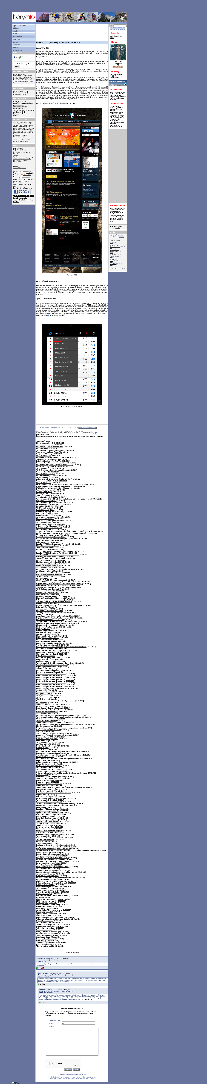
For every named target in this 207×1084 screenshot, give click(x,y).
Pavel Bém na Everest (44, 930)
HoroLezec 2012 (42, 749)
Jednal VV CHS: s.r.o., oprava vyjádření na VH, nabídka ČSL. (58, 582)
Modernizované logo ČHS (45, 443)
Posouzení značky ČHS (45, 510)
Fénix (27, 81)
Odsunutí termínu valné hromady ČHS (50, 537)
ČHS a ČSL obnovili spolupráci (47, 546)
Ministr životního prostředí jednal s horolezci (53, 849)
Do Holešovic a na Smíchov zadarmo (50, 859)
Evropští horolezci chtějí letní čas (48, 573)
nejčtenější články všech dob (21, 140)
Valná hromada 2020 (43, 522)
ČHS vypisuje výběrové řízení (47, 649)
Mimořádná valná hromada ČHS (48, 879)
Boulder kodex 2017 (43, 603)
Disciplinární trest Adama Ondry (48, 905)
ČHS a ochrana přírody (44, 829)
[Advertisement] (70, 5)
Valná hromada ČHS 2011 (45, 800)
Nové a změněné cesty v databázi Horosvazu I (53, 688)
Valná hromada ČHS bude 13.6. (47, 530)
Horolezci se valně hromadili (47, 876)
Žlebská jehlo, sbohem (44, 726)
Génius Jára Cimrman (44, 906)
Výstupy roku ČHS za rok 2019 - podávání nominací (55, 551)
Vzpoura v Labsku (43, 843)
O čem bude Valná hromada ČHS (48, 526)
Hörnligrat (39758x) (116, 126)
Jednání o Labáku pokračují (46, 823)
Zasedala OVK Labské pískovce (48, 809)
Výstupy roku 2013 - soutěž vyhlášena (50, 733)
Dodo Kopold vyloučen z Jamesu (48, 708)
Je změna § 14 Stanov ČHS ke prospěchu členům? (55, 804)
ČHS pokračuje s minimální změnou (49, 447)
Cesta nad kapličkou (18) (117, 208)
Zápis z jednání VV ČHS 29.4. (47, 564)
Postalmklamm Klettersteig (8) (114, 214)
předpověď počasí (19, 101)
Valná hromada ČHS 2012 (45, 767)
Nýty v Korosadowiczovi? (45, 656)
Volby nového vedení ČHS (46, 501)
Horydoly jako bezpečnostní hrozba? (50, 557)
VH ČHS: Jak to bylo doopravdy (48, 589)
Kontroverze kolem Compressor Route (50, 777)
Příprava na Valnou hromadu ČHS (48, 933)
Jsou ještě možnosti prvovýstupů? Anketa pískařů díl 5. (57, 621)
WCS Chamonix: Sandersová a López (20, 136)
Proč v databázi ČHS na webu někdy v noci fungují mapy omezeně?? (62, 533)
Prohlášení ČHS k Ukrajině (46, 493)
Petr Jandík (45, 432)
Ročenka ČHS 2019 (43, 542)
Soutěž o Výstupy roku (44, 825)
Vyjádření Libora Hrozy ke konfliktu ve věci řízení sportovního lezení (61, 773)
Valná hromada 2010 (43, 836)
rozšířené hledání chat (117, 29)
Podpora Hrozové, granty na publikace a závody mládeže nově (59, 728)
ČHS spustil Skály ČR (44, 694)
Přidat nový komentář (72, 952)
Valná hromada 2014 (43, 713)
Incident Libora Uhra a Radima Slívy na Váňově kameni (56, 872)
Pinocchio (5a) (114, 77)
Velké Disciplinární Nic (44, 865)
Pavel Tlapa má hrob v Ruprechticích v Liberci (20, 74)
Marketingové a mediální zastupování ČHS (52, 858)
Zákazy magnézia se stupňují (47, 863)
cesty (15, 31)
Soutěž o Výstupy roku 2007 (46, 903)
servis (15, 48)
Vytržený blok (17, 83)
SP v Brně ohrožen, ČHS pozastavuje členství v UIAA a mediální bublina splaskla (66, 850)
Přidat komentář (86, 432)
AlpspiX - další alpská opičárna (47, 822)
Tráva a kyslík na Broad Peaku (47, 452)
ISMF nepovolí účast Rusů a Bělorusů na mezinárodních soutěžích (61, 484)
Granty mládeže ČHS (44, 944)
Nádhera (21, 81)
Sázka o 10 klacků (43, 634)
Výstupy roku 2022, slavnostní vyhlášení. (51, 463)
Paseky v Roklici (42, 748)
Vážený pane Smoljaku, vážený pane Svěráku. (53, 919)
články (16, 28)
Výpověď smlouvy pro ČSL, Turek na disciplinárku (55, 587)
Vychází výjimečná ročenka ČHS (48, 645)
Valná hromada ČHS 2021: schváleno (49, 502)
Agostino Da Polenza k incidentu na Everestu (53, 735)
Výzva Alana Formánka (44, 921)
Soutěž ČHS (40, 614)
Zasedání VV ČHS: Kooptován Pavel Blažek (52, 553)
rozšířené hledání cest (117, 28)
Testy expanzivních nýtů (45, 540)
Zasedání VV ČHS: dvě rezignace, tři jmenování (53, 544)
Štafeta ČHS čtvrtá (43, 495)
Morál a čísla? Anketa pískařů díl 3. (49, 627)
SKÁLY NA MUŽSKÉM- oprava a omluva (51, 580)
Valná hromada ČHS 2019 (45, 567)
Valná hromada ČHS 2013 (45, 742)
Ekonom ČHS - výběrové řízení (47, 593)
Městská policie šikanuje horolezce (49, 766)
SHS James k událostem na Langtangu (50, 450)
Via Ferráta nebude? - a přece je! (48, 704)
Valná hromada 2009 (43, 868)
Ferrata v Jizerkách (43, 841)
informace (17, 36)
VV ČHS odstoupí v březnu (46, 719)
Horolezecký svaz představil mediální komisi (52, 861)
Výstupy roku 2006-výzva (45, 939)
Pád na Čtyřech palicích (25, 129)
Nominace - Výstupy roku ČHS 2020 (49, 511)
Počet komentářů (72, 432)
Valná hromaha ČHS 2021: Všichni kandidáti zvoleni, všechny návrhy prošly (64, 499)
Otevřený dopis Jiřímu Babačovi (48, 892)
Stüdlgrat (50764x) (115, 113)
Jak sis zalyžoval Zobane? (46, 721)
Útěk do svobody (42, 513)
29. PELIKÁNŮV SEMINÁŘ (46, 576)
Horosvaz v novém (43, 782)
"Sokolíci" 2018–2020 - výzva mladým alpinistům (54, 602)
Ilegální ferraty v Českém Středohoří (49, 504)
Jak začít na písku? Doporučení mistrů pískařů (53, 616)
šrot (31, 81)
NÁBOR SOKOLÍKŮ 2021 (45, 506)
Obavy (38, 897)
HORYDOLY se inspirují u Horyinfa (49, 831)
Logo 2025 (113, 264)
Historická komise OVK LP (46, 737)
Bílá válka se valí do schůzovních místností (52, 896)
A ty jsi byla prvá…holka (45, 832)
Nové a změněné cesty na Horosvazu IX (51, 674)
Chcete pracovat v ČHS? (45, 659)
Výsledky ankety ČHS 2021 (46, 497)
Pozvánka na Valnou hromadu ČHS (49, 528)
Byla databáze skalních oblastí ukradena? (51, 883)
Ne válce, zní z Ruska (44, 492)
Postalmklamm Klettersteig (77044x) (116, 107)
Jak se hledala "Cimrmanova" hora (49, 910)
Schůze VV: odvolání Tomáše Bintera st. (51, 558)
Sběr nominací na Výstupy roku (48, 459)
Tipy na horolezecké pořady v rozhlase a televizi (23, 111)
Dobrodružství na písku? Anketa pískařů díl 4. (53, 623)
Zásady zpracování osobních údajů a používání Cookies (23, 200)
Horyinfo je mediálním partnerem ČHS (50, 834)
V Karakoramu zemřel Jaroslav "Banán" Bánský (22, 124)
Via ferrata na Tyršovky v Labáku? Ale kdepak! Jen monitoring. (59, 787)
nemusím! (118, 92)
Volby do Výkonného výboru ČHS (48, 778)
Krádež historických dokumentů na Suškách (52, 762)
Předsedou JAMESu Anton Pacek (48, 566)
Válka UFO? (41, 731)
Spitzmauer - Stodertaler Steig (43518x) (117, 115)
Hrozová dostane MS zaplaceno (48, 854)
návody (16, 42)
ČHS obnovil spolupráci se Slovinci (49, 620)
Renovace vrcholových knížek (47, 739)
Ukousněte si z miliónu (44, 764)
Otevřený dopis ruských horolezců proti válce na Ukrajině (57, 486)
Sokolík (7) (113, 218)
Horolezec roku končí (44, 632)
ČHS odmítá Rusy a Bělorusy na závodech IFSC (54, 465)
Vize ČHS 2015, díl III (44, 695)
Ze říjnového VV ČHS (44, 477)
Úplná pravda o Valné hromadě (47, 638)
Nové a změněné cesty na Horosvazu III (50, 685)
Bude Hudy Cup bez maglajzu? (47, 818)
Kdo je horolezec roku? (45, 672)
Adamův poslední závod (45, 445)
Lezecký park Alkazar (44, 760)
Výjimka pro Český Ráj (44, 894)
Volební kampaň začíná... (45, 928)
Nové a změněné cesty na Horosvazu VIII (51, 676)
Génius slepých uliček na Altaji (47, 926)
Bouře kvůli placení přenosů (46, 630)
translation (17, 50)
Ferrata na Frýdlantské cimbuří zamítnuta (51, 665)
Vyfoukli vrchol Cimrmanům (46, 914)
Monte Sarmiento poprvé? (46, 816)
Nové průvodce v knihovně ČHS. (48, 746)
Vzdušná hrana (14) (117, 209)
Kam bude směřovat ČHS (45, 852)
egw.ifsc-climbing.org (85, 999)
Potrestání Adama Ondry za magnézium (51, 917)
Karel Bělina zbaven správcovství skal (50, 521)
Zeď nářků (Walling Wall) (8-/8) (116, 75)
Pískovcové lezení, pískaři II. (47, 636)
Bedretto (24, 93)
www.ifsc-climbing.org (58, 79)
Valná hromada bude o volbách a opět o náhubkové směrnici (58, 717)
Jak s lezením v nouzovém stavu (48, 517)
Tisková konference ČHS (45, 840)
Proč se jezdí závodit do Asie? (47, 466)
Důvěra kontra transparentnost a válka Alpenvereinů (55, 701)
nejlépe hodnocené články (20, 141)
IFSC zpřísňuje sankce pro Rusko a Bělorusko (53, 488)
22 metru (118, 93)
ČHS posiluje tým (42, 703)
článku (121, 237)
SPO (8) (119, 212)
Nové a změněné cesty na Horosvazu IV (51, 683)
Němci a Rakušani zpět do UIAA (48, 730)
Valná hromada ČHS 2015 (45, 692)
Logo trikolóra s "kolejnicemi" (114, 250)
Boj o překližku (42, 607)
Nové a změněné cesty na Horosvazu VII (51, 677)
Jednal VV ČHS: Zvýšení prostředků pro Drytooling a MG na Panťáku (61, 724)
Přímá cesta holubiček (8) (117, 216)
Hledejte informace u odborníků (48, 932)
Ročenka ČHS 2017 (43, 594)
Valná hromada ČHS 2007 (45, 923)
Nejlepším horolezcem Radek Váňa (49, 886)
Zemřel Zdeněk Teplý (19, 128)
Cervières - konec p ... (19, 91)
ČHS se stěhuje (42, 448)
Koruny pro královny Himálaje (47, 789)
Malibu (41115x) (114, 121)
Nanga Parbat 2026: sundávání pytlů (23, 126)
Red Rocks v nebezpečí (45, 791)
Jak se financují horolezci (45, 874)
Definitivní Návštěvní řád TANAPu (48, 461)
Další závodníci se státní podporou (49, 575)
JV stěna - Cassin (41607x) (118, 118)
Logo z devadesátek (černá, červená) (116, 246)
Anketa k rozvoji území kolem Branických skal (53, 479)
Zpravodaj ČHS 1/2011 (44, 807)
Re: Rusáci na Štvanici (26, 78)
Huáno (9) (113, 212)
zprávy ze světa (19, 26)
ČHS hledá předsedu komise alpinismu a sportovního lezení (58, 751)
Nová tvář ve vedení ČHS (45, 885)
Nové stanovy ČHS (43, 908)
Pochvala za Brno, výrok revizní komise (51, 845)
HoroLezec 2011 (42, 775)
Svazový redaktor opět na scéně (48, 771)
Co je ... (16, 114)
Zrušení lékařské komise (45, 548)
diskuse (16, 45)
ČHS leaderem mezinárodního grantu (50, 670)
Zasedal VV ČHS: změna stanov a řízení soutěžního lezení (57, 555)
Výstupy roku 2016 (43, 629)
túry (15, 34)
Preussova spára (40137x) (114, 124)
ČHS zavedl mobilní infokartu (47, 475)
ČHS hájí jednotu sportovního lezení (49, 611)
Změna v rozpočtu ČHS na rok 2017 (49, 643)
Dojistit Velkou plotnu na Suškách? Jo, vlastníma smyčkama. (59, 584)
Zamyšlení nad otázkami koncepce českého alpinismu (56, 715)
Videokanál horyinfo (20, 107)
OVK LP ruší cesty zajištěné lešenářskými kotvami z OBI (57, 539)
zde (46, 315)
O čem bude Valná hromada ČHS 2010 (50, 838)
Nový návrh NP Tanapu (44, 454)
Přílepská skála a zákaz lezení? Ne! (49, 784)
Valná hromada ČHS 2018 (45, 591)
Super (111, 92)
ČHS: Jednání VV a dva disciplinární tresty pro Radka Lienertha (59, 758)
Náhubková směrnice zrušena (47, 712)
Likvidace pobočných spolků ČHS (48, 562)
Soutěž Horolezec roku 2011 (46, 786)
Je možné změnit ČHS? (45, 609)
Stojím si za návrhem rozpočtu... (48, 924)
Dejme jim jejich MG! (44, 912)
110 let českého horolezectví (46, 901)
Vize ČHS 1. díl (41, 699)
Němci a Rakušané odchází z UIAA (49, 899)
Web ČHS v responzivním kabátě (48, 658)
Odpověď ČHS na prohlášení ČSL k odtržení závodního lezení (59, 605)
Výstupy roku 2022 (43, 472)
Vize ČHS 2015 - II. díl (44, 697)
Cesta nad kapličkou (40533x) (117, 121)
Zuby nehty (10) (115, 211)
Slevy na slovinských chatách (47, 654)
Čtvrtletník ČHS (42, 690)
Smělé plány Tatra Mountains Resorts (50, 710)
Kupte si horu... (42, 795)
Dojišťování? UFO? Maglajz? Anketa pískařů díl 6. (54, 618)
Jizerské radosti (119, 98)
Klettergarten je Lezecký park (47, 820)
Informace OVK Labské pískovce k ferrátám (52, 805)
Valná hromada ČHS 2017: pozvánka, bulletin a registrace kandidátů (61, 647)
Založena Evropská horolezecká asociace (51, 612)
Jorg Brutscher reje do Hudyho (47, 811)
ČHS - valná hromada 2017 (46, 639)
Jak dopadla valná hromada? (47, 942)
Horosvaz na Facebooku (45, 780)
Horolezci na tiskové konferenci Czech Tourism (53, 793)
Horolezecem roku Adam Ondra (48, 753)
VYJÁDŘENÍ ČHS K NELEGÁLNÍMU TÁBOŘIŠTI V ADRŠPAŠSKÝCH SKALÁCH (65, 531)
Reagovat (65, 958)
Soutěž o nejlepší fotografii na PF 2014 (50, 722)
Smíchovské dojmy (43, 937)
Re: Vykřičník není (115, 95)
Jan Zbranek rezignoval (45, 571)
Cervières (16, 93)
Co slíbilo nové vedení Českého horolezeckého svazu (56, 877)
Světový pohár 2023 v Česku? (47, 481)
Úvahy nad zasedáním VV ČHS (47, 856)
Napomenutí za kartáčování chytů (48, 652)
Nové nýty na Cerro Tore (45, 827)
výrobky (16, 39)
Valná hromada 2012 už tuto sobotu (49, 769)
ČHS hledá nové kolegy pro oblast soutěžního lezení (55, 569)
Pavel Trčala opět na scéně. (46, 814)
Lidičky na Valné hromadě (46, 661)
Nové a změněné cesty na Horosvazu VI (51, 679)
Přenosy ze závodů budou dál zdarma (50, 625)
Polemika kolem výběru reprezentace (50, 600)
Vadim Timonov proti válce (46, 490)
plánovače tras (18, 105)
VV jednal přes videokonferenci (48, 535)
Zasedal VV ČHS (42, 668)
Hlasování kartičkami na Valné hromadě (51, 598)
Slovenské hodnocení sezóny (47, 935)
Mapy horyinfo (18, 108)
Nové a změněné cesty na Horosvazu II (50, 686)
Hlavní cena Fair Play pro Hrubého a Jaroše (52, 867)
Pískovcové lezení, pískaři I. (46, 641)
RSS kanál (27, 175)
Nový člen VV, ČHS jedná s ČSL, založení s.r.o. (53, 585)
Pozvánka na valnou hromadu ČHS (49, 596)
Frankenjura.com (42, 740)
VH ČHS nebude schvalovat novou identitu (52, 470)
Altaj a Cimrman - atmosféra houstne (49, 881)
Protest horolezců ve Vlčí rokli (47, 706)
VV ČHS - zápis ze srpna (45, 519)
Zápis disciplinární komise (46, 560)
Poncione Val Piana (18, 94)
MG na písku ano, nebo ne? (46, 890)
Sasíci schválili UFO (43, 744)
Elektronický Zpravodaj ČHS (46, 796)
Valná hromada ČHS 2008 (45, 888)
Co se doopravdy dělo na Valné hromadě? (51, 798)
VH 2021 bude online (44, 508)
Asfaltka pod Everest (44, 915)
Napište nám (90, 436)
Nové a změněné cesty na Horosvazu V (50, 681)
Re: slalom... (114, 99)
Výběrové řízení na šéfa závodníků (49, 813)
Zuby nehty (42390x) (116, 117)
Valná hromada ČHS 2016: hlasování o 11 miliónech (55, 663)
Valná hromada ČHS (43, 456)
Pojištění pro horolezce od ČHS (48, 667)
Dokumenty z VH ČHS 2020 (46, 524)
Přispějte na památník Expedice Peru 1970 (52, 847)
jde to (116, 95)
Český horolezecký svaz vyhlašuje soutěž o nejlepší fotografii (59, 755)
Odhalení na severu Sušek (46, 549)
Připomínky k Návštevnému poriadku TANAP (52, 457)
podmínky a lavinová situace (23, 103)
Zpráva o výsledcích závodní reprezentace (51, 650)
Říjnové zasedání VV (44, 515)
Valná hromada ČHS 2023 (45, 468)
